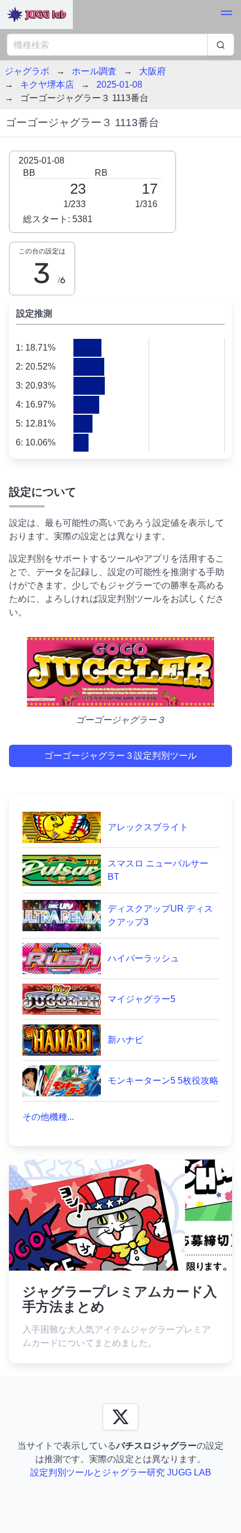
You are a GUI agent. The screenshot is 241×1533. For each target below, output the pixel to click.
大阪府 (152, 71)
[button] (226, 14)
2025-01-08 (119, 84)
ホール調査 (94, 71)
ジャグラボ (26, 71)
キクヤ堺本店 (47, 84)
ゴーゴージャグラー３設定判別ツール (120, 755)
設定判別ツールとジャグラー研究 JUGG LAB (120, 1472)
